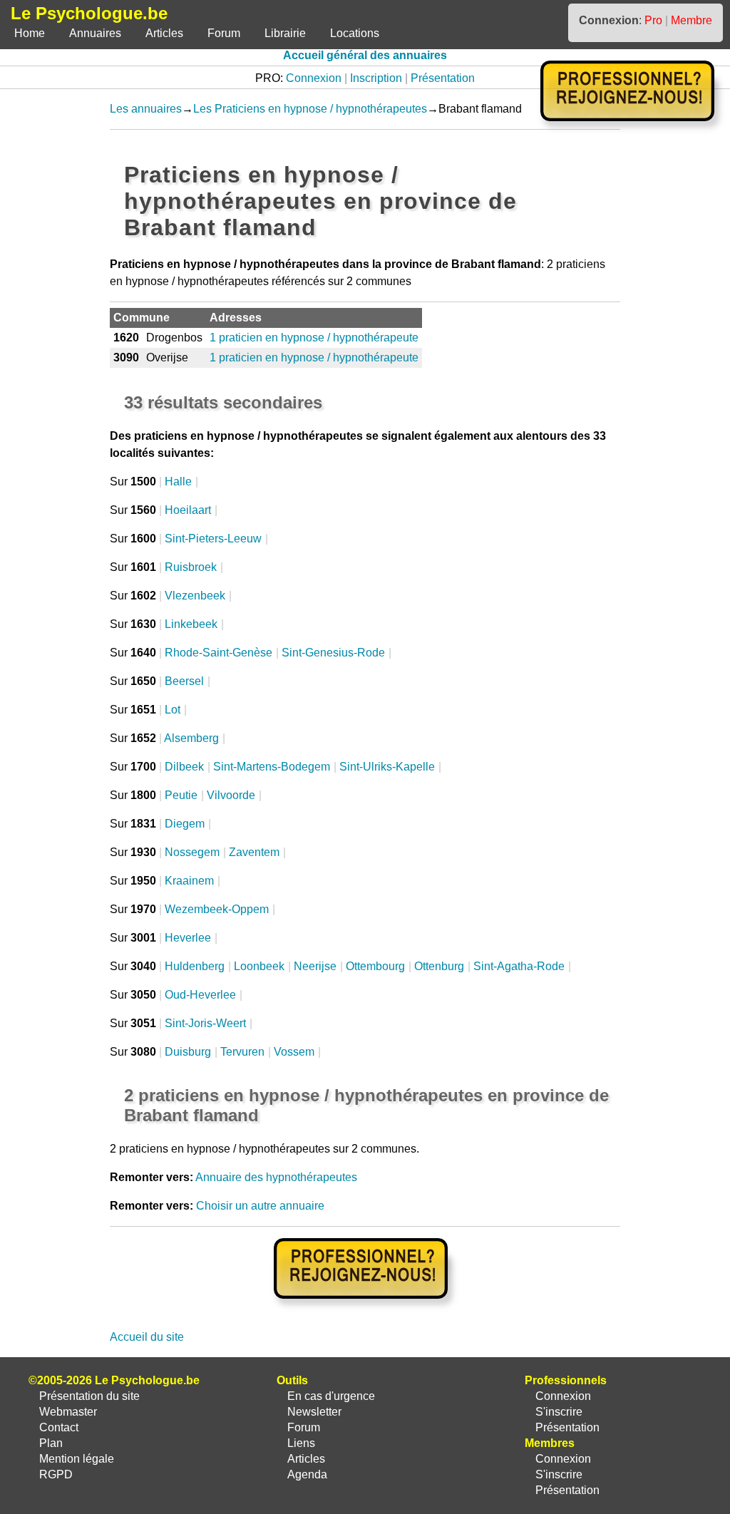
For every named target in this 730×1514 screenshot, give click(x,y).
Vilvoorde (231, 795)
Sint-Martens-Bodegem (271, 767)
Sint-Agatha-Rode (519, 966)
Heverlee (188, 938)
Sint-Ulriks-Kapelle (387, 767)
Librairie (285, 33)
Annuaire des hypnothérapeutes (276, 1177)
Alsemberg (191, 738)
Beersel (184, 681)
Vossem (294, 1052)
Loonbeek (259, 966)
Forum (223, 33)
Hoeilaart (188, 510)
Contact (58, 1427)
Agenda (307, 1474)
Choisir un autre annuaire (260, 1206)
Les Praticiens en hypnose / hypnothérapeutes (310, 109)
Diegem (185, 824)
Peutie (181, 795)
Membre (691, 20)
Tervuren (242, 1052)
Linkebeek (191, 624)
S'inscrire (558, 1412)
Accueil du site (147, 1337)
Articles (164, 33)
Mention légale (76, 1459)
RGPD (56, 1474)
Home (29, 33)
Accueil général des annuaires (365, 55)
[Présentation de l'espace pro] (364, 1308)
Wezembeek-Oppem (217, 909)
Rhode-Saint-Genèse (218, 653)
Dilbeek (184, 767)
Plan (51, 1443)
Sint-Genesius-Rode (333, 653)
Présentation (443, 78)
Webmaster (68, 1412)
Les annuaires (146, 109)
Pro (653, 20)
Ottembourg (375, 966)
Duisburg (188, 1052)
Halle (178, 481)
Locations (354, 33)
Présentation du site (89, 1396)
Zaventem (254, 852)
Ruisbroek (191, 567)
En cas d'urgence (331, 1396)
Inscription (376, 78)
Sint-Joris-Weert (205, 1023)
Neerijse (315, 966)
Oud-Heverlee (200, 995)
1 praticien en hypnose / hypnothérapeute (314, 337)
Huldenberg (195, 966)
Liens (301, 1443)
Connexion (313, 78)
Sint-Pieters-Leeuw (213, 538)
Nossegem (192, 852)
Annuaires (95, 33)
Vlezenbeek (195, 595)
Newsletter (314, 1412)
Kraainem (189, 881)
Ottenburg (439, 966)
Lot (172, 710)
